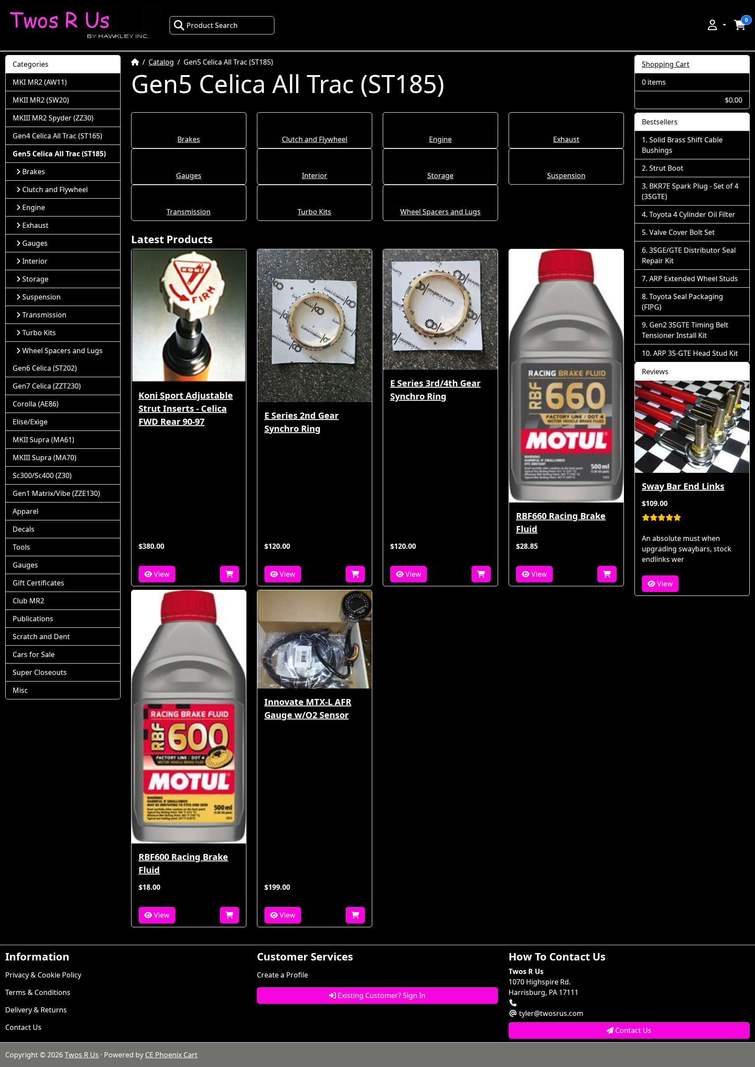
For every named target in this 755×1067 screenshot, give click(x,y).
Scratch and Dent (41, 636)
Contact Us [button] (632, 1030)
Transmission (188, 212)
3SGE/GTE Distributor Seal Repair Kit (689, 255)
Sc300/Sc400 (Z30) (42, 475)
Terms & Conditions (37, 992)
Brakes (188, 139)
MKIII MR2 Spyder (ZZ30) (53, 118)
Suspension (566, 175)
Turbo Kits (314, 212)
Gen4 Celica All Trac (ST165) (57, 136)
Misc (20, 690)
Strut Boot (666, 168)
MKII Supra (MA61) (43, 439)
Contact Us (23, 1027)
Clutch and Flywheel (314, 139)
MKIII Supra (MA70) (44, 457)
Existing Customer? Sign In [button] (381, 995)
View (161, 574)
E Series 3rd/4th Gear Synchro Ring (435, 389)
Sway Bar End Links (683, 486)
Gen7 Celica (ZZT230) (47, 386)
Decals (24, 529)
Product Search (212, 25)
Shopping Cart (665, 64)
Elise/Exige (30, 422)
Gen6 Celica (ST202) (45, 368)
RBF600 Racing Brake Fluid (183, 863)
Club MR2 (28, 601)
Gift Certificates (38, 583)
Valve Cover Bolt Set (682, 232)
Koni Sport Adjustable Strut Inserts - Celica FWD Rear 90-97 (186, 408)
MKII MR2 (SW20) (41, 100)
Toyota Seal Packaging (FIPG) (682, 302)
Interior (314, 175)
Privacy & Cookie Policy (43, 975)
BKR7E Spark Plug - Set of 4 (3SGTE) (690, 191)
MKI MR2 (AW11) (40, 82)
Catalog (161, 62)
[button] (716, 25)
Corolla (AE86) (36, 404)
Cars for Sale (34, 654)
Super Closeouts (40, 672)
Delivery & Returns (36, 1010)
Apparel (25, 511)
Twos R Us (82, 1055)
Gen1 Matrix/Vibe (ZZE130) (56, 493)
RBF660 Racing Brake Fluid (561, 522)
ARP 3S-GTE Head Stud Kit (695, 353)
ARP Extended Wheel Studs (693, 278)
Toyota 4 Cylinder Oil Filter (692, 214)
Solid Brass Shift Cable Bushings (682, 145)
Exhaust (566, 139)
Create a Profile (282, 975)
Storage (440, 175)
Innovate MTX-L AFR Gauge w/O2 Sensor (307, 708)
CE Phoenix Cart (171, 1055)
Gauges (188, 175)
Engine (440, 139)
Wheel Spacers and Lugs (440, 212)
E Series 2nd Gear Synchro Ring (301, 422)
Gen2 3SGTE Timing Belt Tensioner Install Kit (685, 330)
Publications (33, 618)
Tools (21, 547)
